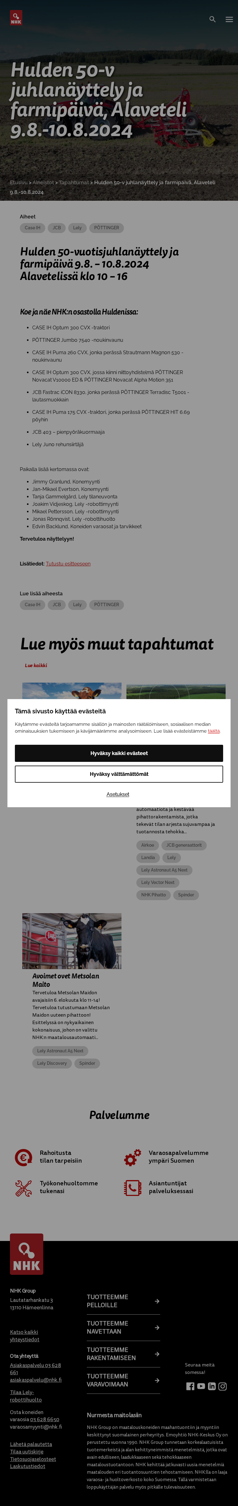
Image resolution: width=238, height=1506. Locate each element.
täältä (214, 731)
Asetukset (118, 794)
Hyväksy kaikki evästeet (119, 753)
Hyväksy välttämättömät (119, 774)
